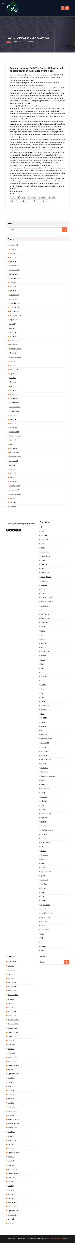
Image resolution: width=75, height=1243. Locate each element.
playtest (43, 780)
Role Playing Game (21, 51)
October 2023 (14, 345)
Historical (44, 656)
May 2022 (12, 365)
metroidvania (45, 705)
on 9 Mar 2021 (18, 46)
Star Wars (44, 888)
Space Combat (46, 871)
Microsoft (44, 710)
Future (43, 639)
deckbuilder (44, 606)
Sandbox (29, 51)
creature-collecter (47, 602)
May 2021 (12, 382)
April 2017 (12, 477)
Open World (59, 49)
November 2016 (14, 486)
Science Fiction (46, 842)
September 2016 (15, 494)
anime (43, 548)
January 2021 (13, 398)
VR (42, 942)
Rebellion (44, 801)
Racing (43, 793)
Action (43, 531)
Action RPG (44, 535)
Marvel (43, 697)
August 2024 (13, 320)
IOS (42, 672)
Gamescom (44, 643)
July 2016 (12, 502)
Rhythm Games (46, 813)
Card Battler (45, 573)
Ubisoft (43, 925)
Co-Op (43, 589)
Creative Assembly (33, 49)
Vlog (42, 934)
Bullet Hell (44, 564)
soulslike (43, 867)
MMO (42, 714)
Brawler (43, 560)
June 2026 (12, 253)
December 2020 (14, 403)
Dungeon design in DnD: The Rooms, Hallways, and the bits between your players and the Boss (37, 69)
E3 (41, 610)
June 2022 (12, 361)
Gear (42, 647)
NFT (42, 730)
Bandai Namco (46, 556)
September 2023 (15, 349)
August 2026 (13, 245)
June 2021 (12, 378)
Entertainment (42, 49)
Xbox (42, 950)
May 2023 (12, 353)
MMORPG (44, 718)
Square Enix (44, 880)
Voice (42, 938)
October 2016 (14, 490)
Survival (43, 909)
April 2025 (12, 291)
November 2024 (14, 307)
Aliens (43, 544)
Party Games (45, 751)
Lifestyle (43, 685)
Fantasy (49, 49)
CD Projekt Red (46, 577)
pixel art (43, 764)
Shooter (43, 851)
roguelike (44, 818)
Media (43, 701)
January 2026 (13, 274)
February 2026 (14, 270)
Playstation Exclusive (48, 776)
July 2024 (12, 324)
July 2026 (12, 249)
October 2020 (14, 411)
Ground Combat (46, 651)
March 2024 (13, 336)
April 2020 (12, 419)
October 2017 (14, 452)
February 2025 (14, 295)
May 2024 (12, 332)
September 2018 (15, 436)
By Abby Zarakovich (31, 46)
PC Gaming (44, 755)
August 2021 (13, 369)
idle (42, 664)
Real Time (44, 797)
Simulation (44, 855)
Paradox (43, 747)
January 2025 (13, 299)
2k (41, 527)
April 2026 (12, 261)
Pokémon (44, 784)
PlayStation (44, 772)
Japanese (44, 676)
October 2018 (14, 432)
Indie (42, 668)
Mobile (43, 722)
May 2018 (12, 440)
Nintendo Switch (46, 739)
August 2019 (13, 423)
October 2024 (14, 311)
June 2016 (12, 506)
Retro (13, 51)
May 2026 (12, 257)
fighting (53, 49)
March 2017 (13, 482)
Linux (42, 689)
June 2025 (12, 282)
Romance (44, 834)
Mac (42, 693)
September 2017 (15, 457)
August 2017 (13, 461)
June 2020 (12, 415)
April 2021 (12, 386)
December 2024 (14, 303)
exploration (44, 622)
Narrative (44, 726)
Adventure (17, 49)
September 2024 (15, 315)
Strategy (43, 901)
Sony (42, 863)
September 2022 (15, 357)
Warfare (43, 946)
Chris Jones (24, 49)
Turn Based (44, 921)
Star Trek (44, 884)
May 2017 (12, 473)
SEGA (42, 847)
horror (43, 660)
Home (8, 42)
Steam (43, 896)
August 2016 (13, 498)
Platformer (44, 768)
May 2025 (12, 286)
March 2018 (13, 448)
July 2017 (12, 465)
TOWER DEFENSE (47, 913)
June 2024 (12, 328)
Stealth (43, 892)
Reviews (43, 809)
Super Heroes (45, 905)
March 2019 (13, 428)
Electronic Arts (45, 614)
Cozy (42, 593)
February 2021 (14, 394)
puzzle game (45, 788)
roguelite (43, 822)
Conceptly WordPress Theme (59, 1238)
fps (42, 635)
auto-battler (45, 552)
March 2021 (13, 390)
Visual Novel (45, 930)
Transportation (45, 917)
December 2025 (14, 278)
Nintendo (44, 734)
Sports (43, 876)
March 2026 (13, 266)
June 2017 (12, 469)
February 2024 (14, 340)
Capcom (43, 568)
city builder (44, 585)
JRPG (42, 681)
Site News (44, 859)
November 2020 (14, 407)
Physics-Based (46, 759)
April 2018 (12, 444)
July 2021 (12, 374)
